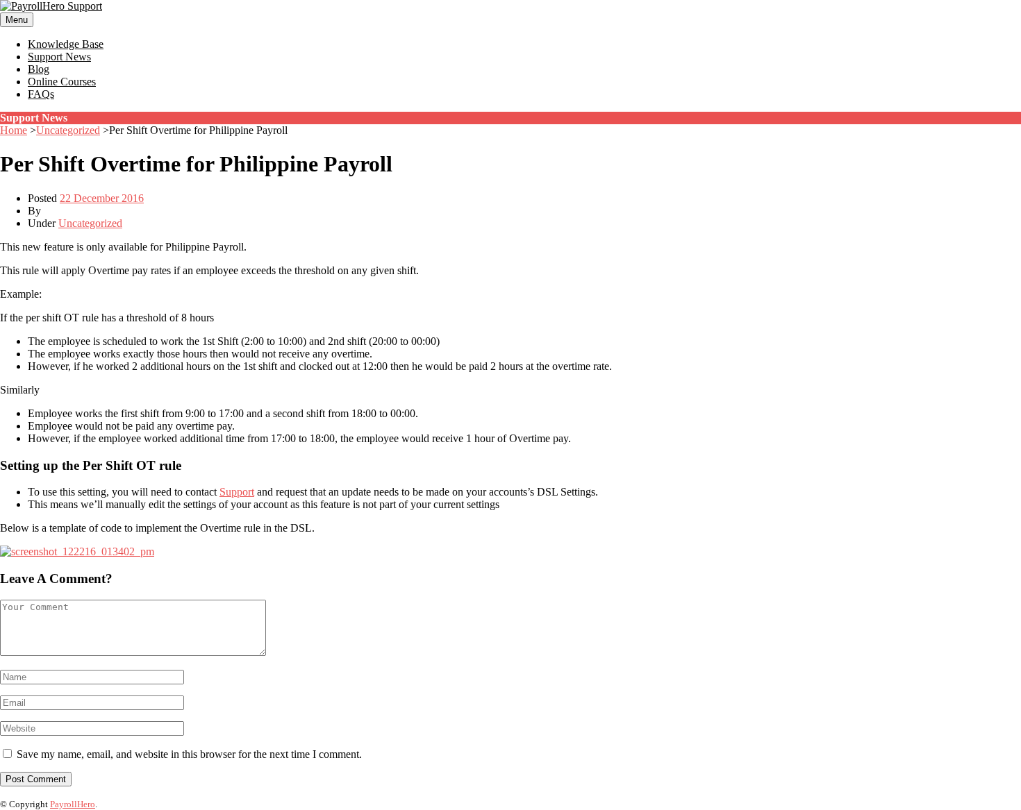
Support (236, 492)
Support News (59, 56)
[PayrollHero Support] (51, 6)
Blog (38, 69)
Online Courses (62, 81)
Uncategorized (68, 130)
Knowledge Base (65, 44)
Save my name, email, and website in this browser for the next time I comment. (189, 754)
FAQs (41, 94)
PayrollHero (72, 804)
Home (13, 130)
